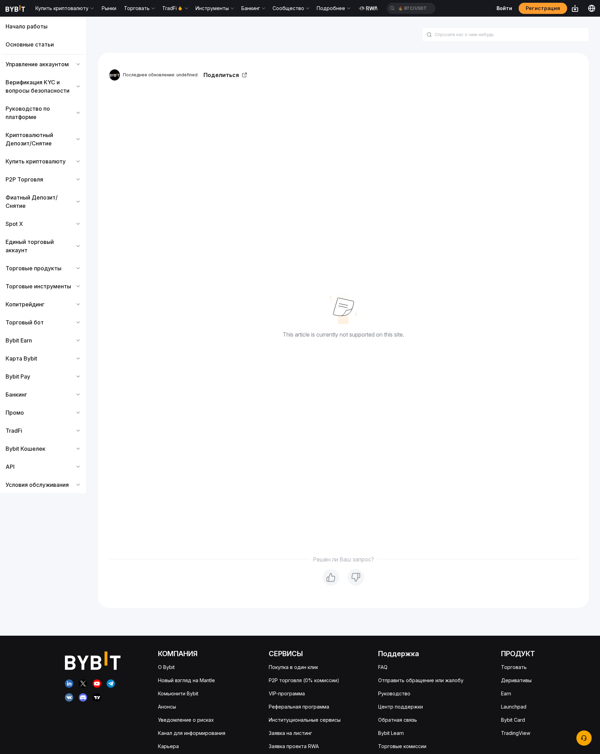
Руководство (394, 693)
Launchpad (513, 707)
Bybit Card (513, 720)
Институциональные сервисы (305, 720)
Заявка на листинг (290, 733)
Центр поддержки (400, 707)
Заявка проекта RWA (294, 746)
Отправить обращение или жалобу (421, 680)
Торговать (514, 667)
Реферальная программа (299, 707)
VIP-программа (287, 693)
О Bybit (166, 667)
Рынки (109, 8)
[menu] (43, 255)
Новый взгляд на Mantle (186, 680)
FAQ (383, 667)
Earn (506, 693)
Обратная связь (397, 720)
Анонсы (167, 707)
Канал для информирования (191, 733)
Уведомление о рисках (186, 720)
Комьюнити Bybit (178, 693)
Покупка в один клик (293, 667)
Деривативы (516, 680)
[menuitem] (43, 26)
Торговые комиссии (402, 746)
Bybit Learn (391, 733)
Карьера (168, 746)
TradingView (515, 733)
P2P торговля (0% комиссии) (304, 680)
